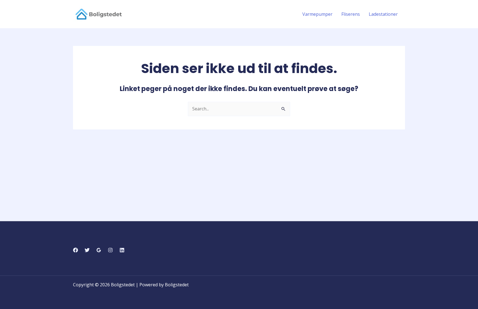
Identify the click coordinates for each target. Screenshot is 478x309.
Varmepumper (317, 14)
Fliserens (350, 14)
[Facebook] (75, 250)
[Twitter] (87, 250)
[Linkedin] (121, 250)
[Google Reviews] (98, 250)
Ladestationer (383, 14)
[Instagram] (110, 250)
